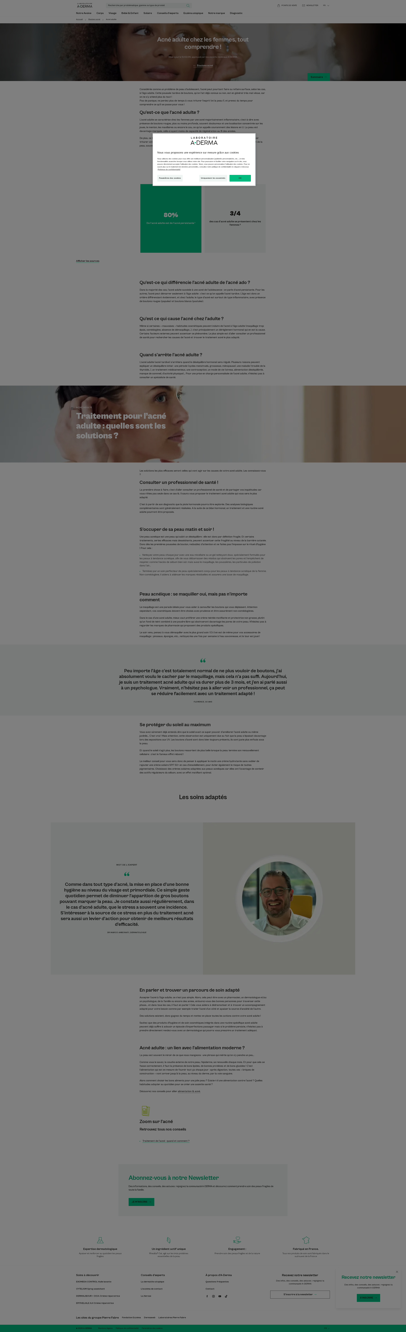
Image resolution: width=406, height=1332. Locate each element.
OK (240, 178)
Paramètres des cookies (170, 178)
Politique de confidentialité (169, 169)
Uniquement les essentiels (213, 178)
